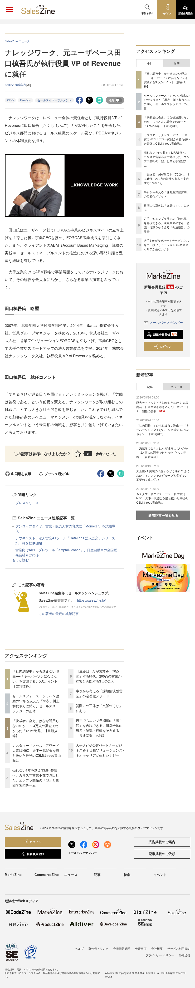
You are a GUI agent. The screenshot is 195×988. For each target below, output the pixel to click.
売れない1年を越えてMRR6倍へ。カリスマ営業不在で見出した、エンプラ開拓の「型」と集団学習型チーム (35, 777)
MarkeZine (13, 874)
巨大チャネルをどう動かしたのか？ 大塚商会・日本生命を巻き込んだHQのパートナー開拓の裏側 (162, 406)
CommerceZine (46, 874)
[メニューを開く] (9, 9)
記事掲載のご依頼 (162, 853)
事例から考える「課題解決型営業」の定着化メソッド (99, 693)
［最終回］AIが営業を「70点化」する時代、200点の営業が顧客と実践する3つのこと (99, 676)
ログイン (165, 346)
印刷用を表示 (21, 473)
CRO (10, 100)
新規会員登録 (165, 334)
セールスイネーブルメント (54, 100)
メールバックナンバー (166, 322)
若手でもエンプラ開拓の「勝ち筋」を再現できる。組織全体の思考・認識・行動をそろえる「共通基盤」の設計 (99, 728)
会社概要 (157, 948)
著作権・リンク (98, 948)
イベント (160, 874)
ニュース (176, 387)
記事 (150, 387)
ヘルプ (79, 948)
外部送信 (184, 955)
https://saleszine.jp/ (91, 600)
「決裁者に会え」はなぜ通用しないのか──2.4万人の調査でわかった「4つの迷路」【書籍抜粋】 (35, 728)
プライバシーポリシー (160, 955)
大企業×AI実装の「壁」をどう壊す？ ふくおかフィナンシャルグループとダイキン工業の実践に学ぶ (163, 475)
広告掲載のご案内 (162, 841)
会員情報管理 (121, 948)
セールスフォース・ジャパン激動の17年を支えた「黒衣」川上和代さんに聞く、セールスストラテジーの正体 (35, 703)
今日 (150, 63)
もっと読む (20, 559)
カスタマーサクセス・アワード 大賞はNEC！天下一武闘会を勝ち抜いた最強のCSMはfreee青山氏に (36, 753)
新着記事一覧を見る (163, 515)
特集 (127, 874)
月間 (177, 63)
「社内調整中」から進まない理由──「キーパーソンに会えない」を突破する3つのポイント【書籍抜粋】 (35, 678)
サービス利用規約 (178, 948)
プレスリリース (27, 502)
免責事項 (140, 948)
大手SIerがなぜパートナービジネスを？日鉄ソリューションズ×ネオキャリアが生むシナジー (100, 750)
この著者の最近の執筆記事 (59, 613)
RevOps (25, 100)
